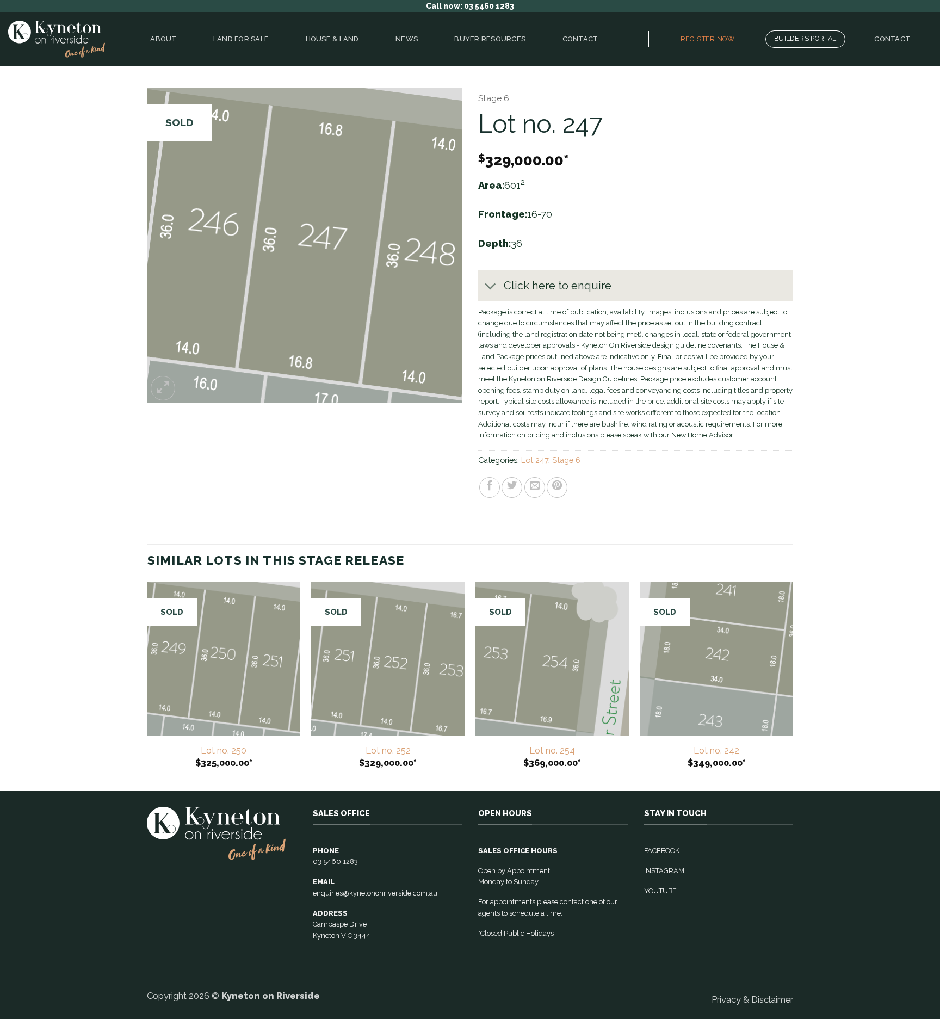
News (406, 39)
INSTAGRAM (664, 871)
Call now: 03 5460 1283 (470, 6)
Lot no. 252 (388, 750)
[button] (163, 388)
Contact (580, 39)
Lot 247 (534, 460)
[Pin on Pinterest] (557, 487)
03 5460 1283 (335, 861)
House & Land (332, 39)
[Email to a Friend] (534, 487)
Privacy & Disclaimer (752, 999)
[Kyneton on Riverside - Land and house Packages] (56, 39)
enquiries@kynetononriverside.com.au (375, 893)
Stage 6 (493, 98)
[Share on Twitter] (512, 487)
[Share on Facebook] (489, 487)
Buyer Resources (489, 39)
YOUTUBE (660, 891)
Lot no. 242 (716, 750)
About (163, 39)
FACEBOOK (661, 851)
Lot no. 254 (552, 750)
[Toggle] (490, 287)
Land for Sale (241, 39)
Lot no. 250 (223, 750)
